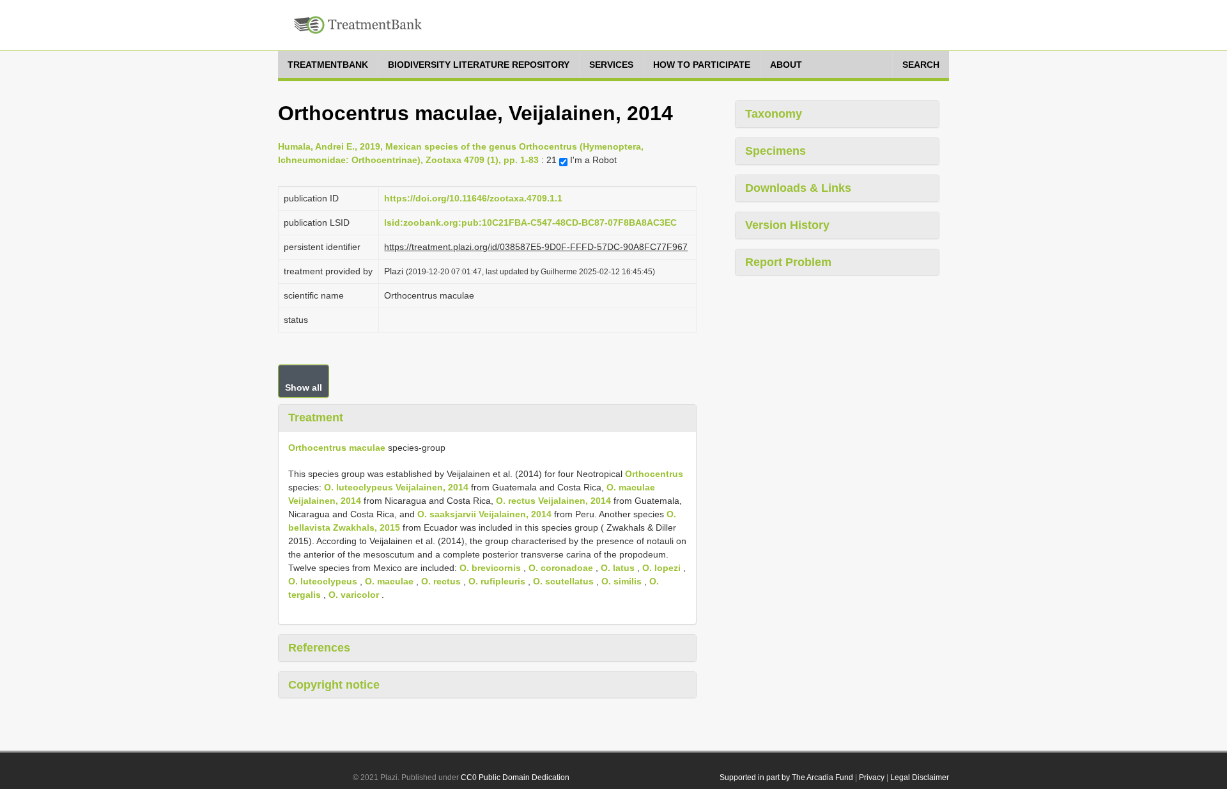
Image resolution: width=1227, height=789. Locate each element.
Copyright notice (334, 684)
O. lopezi (661, 568)
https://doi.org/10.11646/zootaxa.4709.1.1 (473, 198)
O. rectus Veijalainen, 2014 (553, 501)
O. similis (621, 581)
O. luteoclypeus (322, 581)
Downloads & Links (798, 188)
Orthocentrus (654, 474)
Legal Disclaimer (919, 777)
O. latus (618, 568)
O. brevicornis (490, 568)
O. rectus (441, 581)
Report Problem (788, 262)
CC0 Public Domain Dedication (515, 777)
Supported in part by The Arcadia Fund (786, 777)
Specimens (775, 151)
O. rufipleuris (496, 581)
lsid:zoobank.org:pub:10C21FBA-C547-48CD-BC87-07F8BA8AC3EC (530, 222)
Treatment (315, 417)
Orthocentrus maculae (336, 447)
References (319, 647)
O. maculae (389, 581)
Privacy (871, 777)
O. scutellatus (563, 581)
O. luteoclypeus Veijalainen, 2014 (396, 487)
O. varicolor (353, 595)
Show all (303, 387)
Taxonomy (773, 113)
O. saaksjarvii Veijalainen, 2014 (484, 514)
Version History (787, 225)
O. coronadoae (561, 568)
